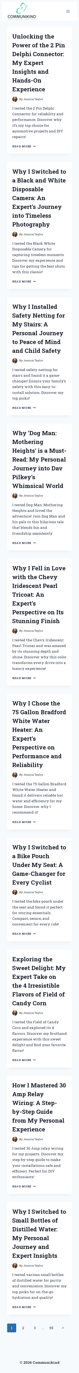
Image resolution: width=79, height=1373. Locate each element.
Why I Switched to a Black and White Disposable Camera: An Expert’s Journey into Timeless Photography (39, 198)
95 (51, 1327)
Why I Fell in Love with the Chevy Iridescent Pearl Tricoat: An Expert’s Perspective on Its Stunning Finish (39, 594)
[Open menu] (68, 11)
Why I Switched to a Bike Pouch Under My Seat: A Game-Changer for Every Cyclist (39, 864)
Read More (24, 146)
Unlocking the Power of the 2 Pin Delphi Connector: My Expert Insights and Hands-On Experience (38, 62)
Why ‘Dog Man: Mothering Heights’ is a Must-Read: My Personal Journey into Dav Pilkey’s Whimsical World (39, 459)
